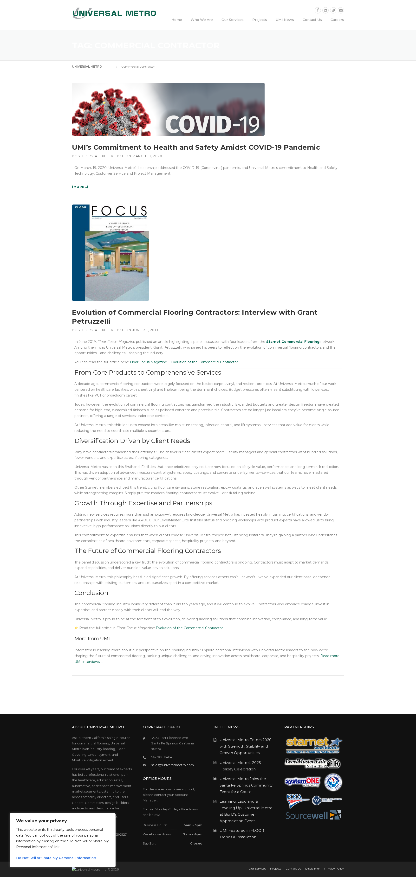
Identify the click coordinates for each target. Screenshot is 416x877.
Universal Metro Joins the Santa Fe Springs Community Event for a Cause (246, 785)
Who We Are (202, 20)
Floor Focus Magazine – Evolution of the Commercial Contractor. (184, 362)
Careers (337, 20)
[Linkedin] (325, 10)
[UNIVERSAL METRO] (114, 13)
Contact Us (312, 20)
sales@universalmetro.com (172, 765)
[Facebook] (318, 10)
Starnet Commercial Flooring (292, 341)
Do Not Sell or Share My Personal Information (56, 858)
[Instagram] (333, 10)
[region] (63, 840)
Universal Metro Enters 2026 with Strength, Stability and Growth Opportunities (245, 746)
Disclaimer (312, 868)
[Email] (341, 10)
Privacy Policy (334, 868)
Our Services (232, 20)
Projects (259, 20)
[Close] (110, 817)
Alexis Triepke (109, 156)
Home (176, 20)
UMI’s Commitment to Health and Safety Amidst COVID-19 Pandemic (196, 147)
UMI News (285, 20)
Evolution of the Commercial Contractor (189, 628)
